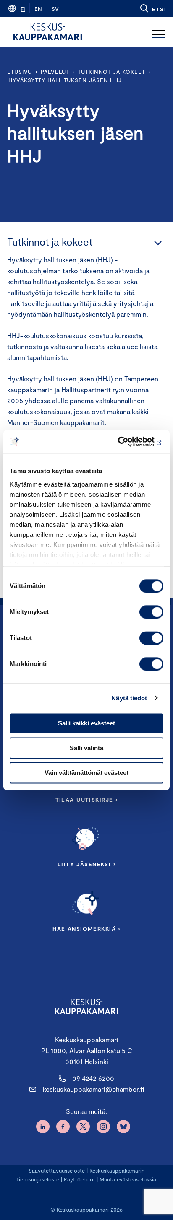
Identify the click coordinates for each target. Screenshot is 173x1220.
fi (23, 8)
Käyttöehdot (79, 1179)
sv (55, 8)
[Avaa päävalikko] (158, 32)
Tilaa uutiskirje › (86, 799)
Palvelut (55, 71)
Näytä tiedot (129, 698)
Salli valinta (86, 747)
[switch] (151, 612)
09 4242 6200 (93, 1078)
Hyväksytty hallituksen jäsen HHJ (65, 80)
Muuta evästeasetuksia (128, 1179)
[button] (152, 8)
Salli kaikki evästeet (86, 723)
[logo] (47, 31)
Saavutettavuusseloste (57, 1170)
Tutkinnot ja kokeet (111, 71)
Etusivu (19, 71)
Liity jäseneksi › (86, 864)
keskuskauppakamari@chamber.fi (93, 1089)
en (38, 8)
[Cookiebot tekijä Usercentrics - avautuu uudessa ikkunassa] (126, 441)
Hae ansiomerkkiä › (86, 928)
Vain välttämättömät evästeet (86, 772)
